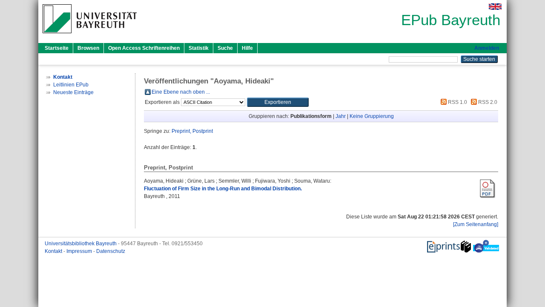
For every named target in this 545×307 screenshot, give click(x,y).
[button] (278, 102)
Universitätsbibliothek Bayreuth (81, 244)
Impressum (79, 251)
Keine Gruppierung (372, 116)
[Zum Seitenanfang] (475, 224)
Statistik (199, 48)
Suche (225, 48)
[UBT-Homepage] (89, 36)
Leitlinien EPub (71, 85)
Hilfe (247, 48)
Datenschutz (110, 251)
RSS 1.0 (457, 102)
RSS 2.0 (487, 102)
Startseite (57, 48)
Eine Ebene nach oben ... (181, 92)
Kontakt (54, 251)
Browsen (88, 48)
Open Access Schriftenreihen (144, 48)
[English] (495, 6)
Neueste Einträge (73, 92)
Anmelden (486, 48)
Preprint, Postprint (192, 131)
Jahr (341, 116)
